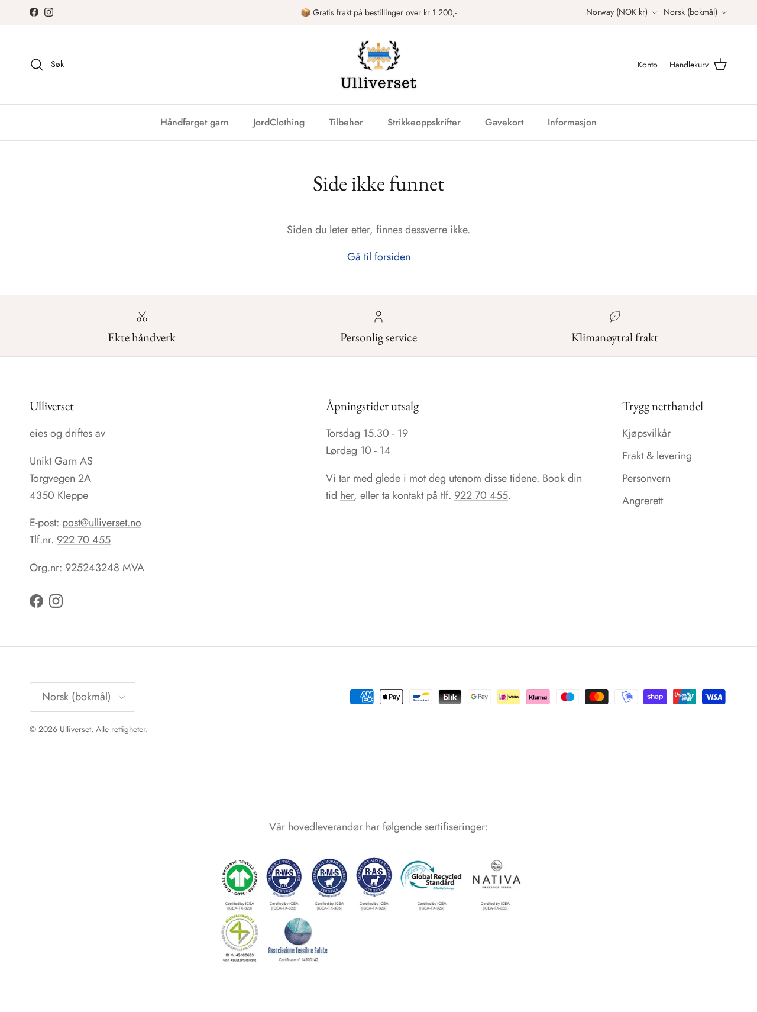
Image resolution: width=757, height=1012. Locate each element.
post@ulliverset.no (101, 522)
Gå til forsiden (378, 257)
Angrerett (642, 500)
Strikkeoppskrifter (424, 122)
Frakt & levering (657, 455)
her (347, 495)
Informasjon (572, 122)
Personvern (646, 478)
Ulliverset (75, 729)
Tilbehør (346, 122)
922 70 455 (84, 539)
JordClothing (279, 122)
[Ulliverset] (378, 64)
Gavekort (504, 122)
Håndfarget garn (194, 122)
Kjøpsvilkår (646, 433)
